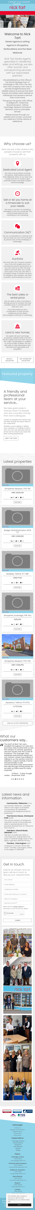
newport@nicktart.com (18, 1186)
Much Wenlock (18, 1146)
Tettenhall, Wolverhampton (17, 1163)
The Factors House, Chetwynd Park (18, 817)
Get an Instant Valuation (26, 360)
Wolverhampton (18, 1143)
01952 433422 (18, 1159)
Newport (18, 1148)
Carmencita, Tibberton (17, 803)
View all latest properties (17, 723)
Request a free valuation (17, 1129)
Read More (18, 502)
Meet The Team (11, 438)
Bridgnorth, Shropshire (17, 1170)
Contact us (17, 1128)
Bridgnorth (18, 1144)
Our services (17, 1133)
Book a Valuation (9, 360)
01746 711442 (18, 1172)
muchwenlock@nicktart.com (18, 1180)
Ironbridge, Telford (17, 1157)
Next (32, 759)
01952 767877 (18, 1178)
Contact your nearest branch (19, 2)
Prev (2, 759)
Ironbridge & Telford (18, 1141)
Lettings (18, 1150)
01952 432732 (18, 1191)
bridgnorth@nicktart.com (18, 1173)
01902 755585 (18, 1165)
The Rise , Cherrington (16, 843)
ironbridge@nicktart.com (18, 1160)
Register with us (17, 1131)
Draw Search (17, 1135)
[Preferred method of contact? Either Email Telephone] (17, 894)
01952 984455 (18, 1185)
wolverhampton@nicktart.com (18, 1167)
